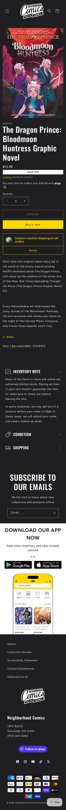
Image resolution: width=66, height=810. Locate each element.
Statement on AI (17, 676)
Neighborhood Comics (26, 803)
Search (11, 644)
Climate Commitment (20, 668)
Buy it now (33, 224)
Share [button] (10, 337)
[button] (7, 11)
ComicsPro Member (19, 652)
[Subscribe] (53, 513)
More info (33, 250)
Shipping (7, 177)
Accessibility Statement (22, 660)
